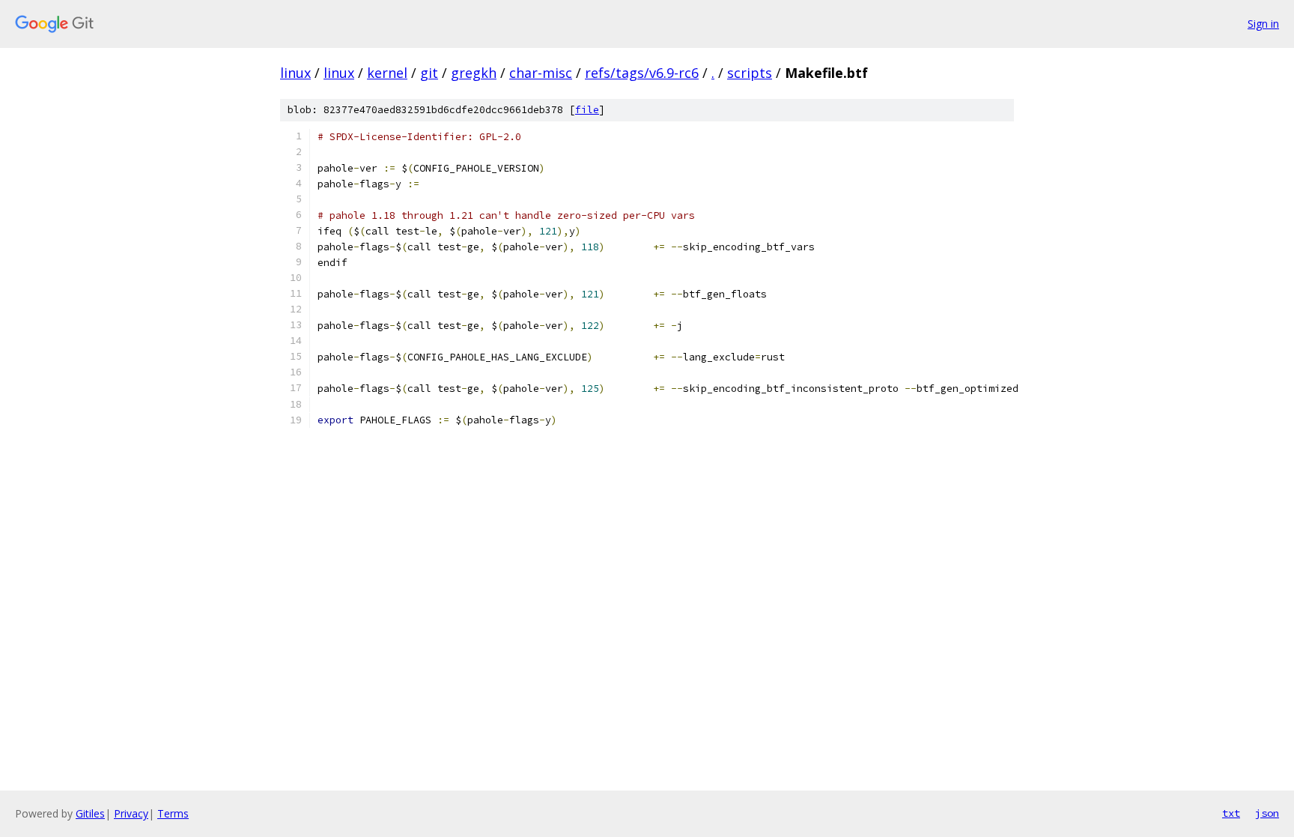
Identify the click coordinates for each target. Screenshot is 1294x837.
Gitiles (90, 813)
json (1267, 813)
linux (295, 73)
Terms (173, 813)
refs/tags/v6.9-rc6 (642, 73)
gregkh (473, 73)
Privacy (131, 813)
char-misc (540, 73)
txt (1231, 813)
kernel (387, 73)
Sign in (1263, 23)
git (429, 73)
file (587, 109)
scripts (749, 73)
